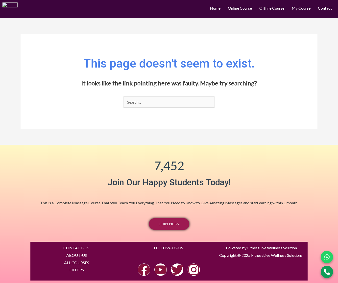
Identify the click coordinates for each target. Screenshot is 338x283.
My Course (301, 8)
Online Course (240, 8)
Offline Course (271, 8)
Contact (325, 8)
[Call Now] (327, 272)
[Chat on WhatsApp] (327, 257)
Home (215, 8)
